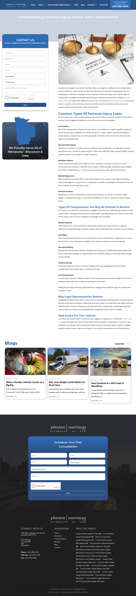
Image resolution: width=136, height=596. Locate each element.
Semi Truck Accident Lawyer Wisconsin (90, 581)
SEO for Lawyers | (54, 592)
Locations (91, 5)
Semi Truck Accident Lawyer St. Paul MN (95, 546)
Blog (82, 5)
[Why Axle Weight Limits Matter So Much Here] (68, 361)
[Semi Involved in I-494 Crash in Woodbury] (110, 362)
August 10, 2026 (97, 380)
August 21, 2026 (12, 379)
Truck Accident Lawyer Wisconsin (98, 578)
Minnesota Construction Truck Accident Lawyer (93, 553)
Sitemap (63, 592)
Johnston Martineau (117, 101)
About (40, 5)
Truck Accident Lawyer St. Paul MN (89, 534)
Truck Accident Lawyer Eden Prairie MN (94, 569)
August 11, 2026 (55, 379)
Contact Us (104, 5)
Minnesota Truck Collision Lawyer (88, 559)
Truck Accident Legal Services (58, 5)
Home (33, 5)
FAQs (76, 5)
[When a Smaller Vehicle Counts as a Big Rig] (25, 361)
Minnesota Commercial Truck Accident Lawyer (93, 550)
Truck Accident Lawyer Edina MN (88, 572)
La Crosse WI (26, 542)
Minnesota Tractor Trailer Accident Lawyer (92, 556)
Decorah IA (25, 545)
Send (25, 105)
